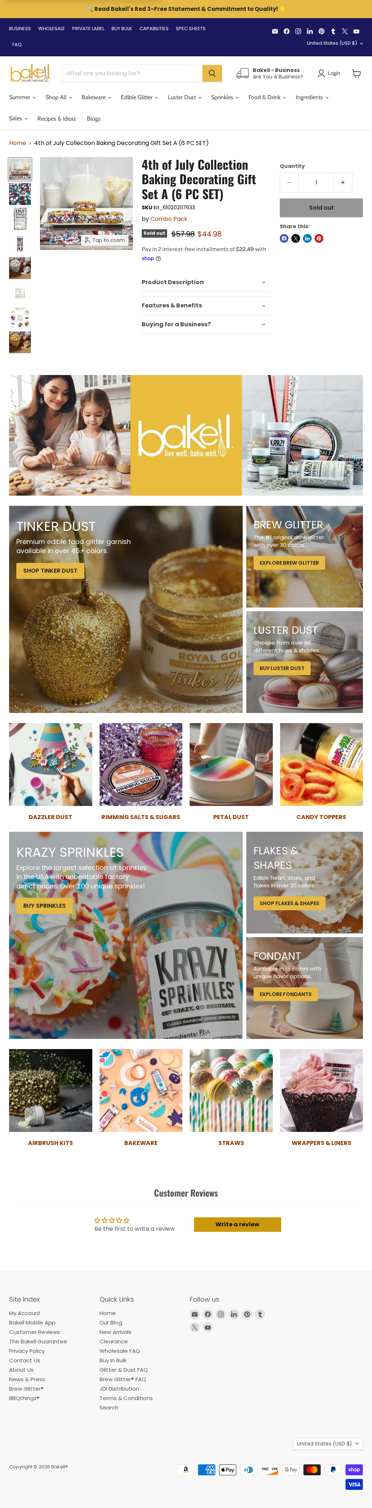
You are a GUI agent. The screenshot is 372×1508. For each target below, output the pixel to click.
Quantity (292, 166)
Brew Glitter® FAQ (123, 1379)
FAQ (17, 44)
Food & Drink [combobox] (265, 97)
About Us (21, 1370)
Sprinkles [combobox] (223, 97)
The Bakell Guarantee (38, 1341)
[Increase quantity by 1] (343, 183)
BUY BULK (122, 28)
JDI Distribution (119, 1388)
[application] (206, 282)
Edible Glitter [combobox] (137, 97)
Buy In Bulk (113, 1360)
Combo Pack (168, 219)
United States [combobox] (332, 43)
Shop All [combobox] (56, 97)
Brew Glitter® (26, 1388)
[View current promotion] (186, 10)
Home (17, 143)
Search (109, 1407)
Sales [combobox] (16, 118)
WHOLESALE (51, 28)
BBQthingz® (24, 1398)
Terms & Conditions (126, 1398)
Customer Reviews (34, 1332)
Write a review (237, 1224)
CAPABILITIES (154, 28)
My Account (25, 1313)
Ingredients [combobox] (310, 97)
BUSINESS (20, 28)
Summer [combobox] (20, 97)
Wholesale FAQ (120, 1351)
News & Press (27, 1379)
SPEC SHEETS (191, 28)
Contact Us (24, 1360)
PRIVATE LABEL (88, 28)
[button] (356, 73)
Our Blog (111, 1322)
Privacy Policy (27, 1351)
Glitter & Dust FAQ (124, 1370)
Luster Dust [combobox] (182, 97)
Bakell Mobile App (32, 1322)
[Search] (212, 73)
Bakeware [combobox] (94, 97)
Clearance (114, 1341)
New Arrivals (116, 1332)
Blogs (94, 118)
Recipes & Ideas (56, 118)
